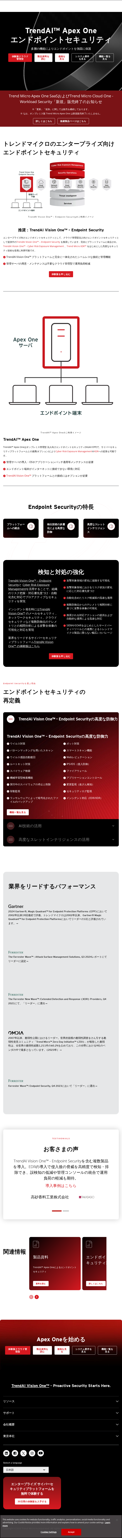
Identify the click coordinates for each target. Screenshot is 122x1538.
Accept (71, 1532)
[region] (61, 1526)
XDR (96, 451)
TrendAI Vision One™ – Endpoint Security (38, 241)
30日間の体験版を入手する (32, 1501)
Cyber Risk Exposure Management (74, 451)
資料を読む (41, 1283)
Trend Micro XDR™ (76, 246)
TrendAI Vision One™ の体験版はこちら (30, 644)
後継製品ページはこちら (73, 121)
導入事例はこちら (61, 1185)
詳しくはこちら (44, 121)
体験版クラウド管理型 (20, 57)
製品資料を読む (43, 57)
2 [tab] (66, 1211)
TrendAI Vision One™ (19, 475)
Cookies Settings (49, 1532)
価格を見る (62, 57)
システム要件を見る (82, 57)
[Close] (116, 1519)
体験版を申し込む (61, 274)
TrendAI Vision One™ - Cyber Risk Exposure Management (33, 246)
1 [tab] (57, 1211)
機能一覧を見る (105, 57)
